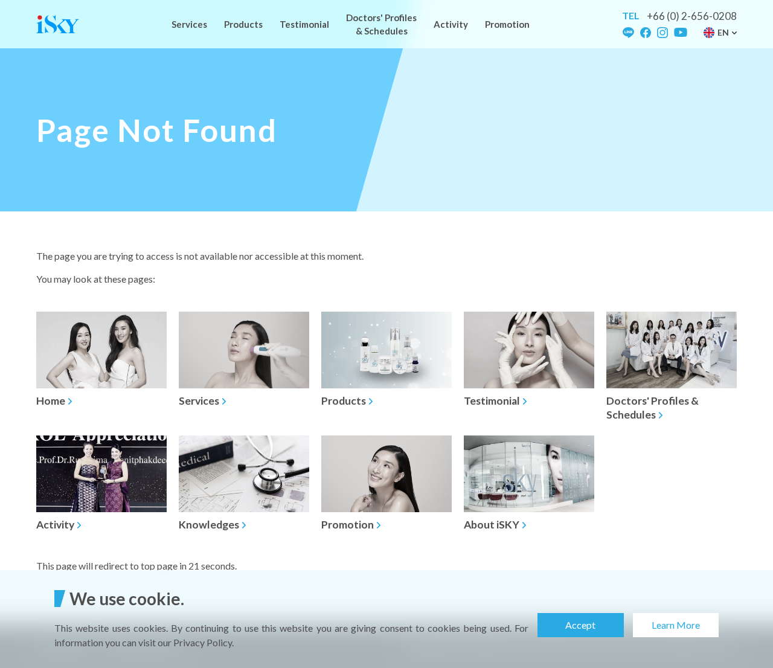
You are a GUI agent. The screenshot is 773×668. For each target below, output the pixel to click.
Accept (580, 625)
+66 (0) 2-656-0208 (692, 16)
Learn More (676, 625)
